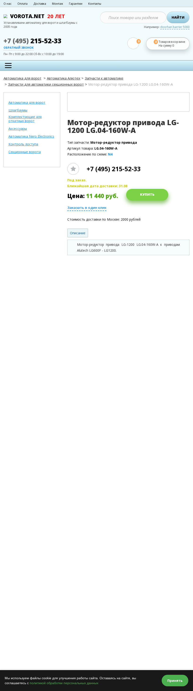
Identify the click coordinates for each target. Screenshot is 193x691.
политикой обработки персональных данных (64, 683)
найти (178, 17)
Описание (77, 233)
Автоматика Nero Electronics (31, 137)
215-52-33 (32, 40)
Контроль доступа (23, 144)
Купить (147, 194)
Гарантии (75, 4)
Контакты (94, 4)
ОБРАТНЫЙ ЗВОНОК (19, 48)
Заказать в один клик (86, 207)
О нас (8, 4)
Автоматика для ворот (22, 78)
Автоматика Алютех (63, 78)
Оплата (22, 4)
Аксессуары (17, 129)
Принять (175, 680)
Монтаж (57, 4)
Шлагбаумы (17, 110)
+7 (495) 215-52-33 (114, 169)
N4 (110, 154)
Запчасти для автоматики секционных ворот (46, 84)
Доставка (39, 4)
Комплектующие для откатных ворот (25, 119)
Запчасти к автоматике (104, 78)
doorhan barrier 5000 (174, 27)
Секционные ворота (24, 152)
